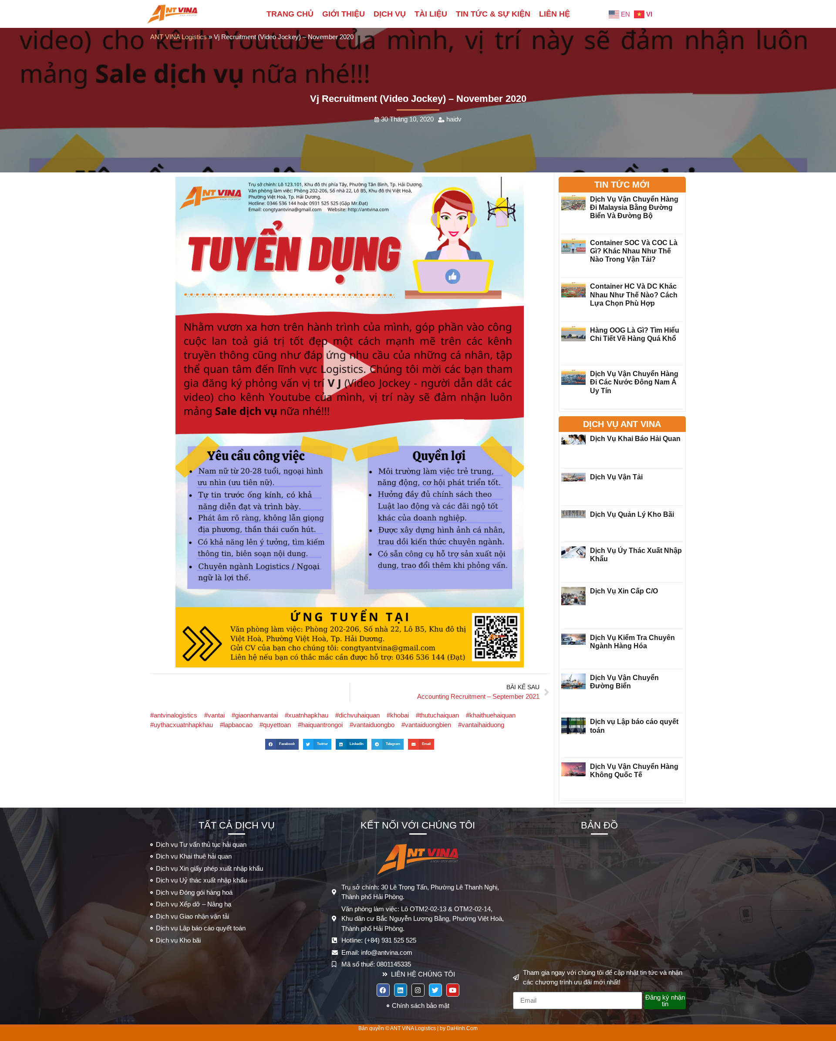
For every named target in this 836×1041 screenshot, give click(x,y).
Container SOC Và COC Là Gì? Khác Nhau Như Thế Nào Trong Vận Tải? (634, 251)
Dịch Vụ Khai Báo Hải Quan (635, 438)
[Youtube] (452, 990)
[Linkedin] (400, 990)
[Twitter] (435, 990)
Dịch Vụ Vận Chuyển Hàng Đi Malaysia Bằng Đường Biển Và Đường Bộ (634, 207)
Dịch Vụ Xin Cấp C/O (624, 591)
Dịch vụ (390, 14)
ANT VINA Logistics (178, 36)
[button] (281, 744)
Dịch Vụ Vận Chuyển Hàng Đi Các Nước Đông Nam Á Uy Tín (634, 382)
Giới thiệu (343, 14)
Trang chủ (290, 14)
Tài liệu (431, 14)
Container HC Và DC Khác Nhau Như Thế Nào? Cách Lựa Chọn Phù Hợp (634, 295)
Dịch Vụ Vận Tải (616, 477)
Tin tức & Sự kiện (493, 14)
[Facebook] (383, 990)
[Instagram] (418, 990)
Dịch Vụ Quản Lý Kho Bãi (632, 514)
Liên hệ (554, 14)
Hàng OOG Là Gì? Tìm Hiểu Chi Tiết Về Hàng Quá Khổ (634, 334)
